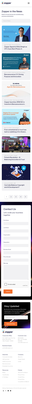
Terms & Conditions (23, 372)
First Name (6, 220)
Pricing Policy (21, 379)
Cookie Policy (21, 377)
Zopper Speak (21, 359)
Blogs (3, 372)
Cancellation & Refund (23, 381)
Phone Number (7, 257)
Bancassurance (6, 364)
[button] (28, 3)
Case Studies (5, 374)
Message (6, 263)
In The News (5, 377)
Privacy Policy (21, 374)
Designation (6, 242)
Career (19, 361)
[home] (6, 3)
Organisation (7, 235)
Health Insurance (6, 361)
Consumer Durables (7, 357)
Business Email (7, 249)
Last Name (6, 227)
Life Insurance (5, 359)
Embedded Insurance (7, 366)
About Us (20, 357)
